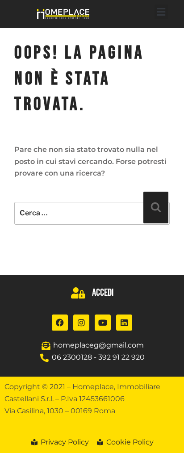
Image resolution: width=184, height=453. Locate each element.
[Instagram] (81, 323)
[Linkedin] (124, 323)
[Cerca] (155, 207)
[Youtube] (103, 323)
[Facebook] (60, 323)
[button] (161, 11)
